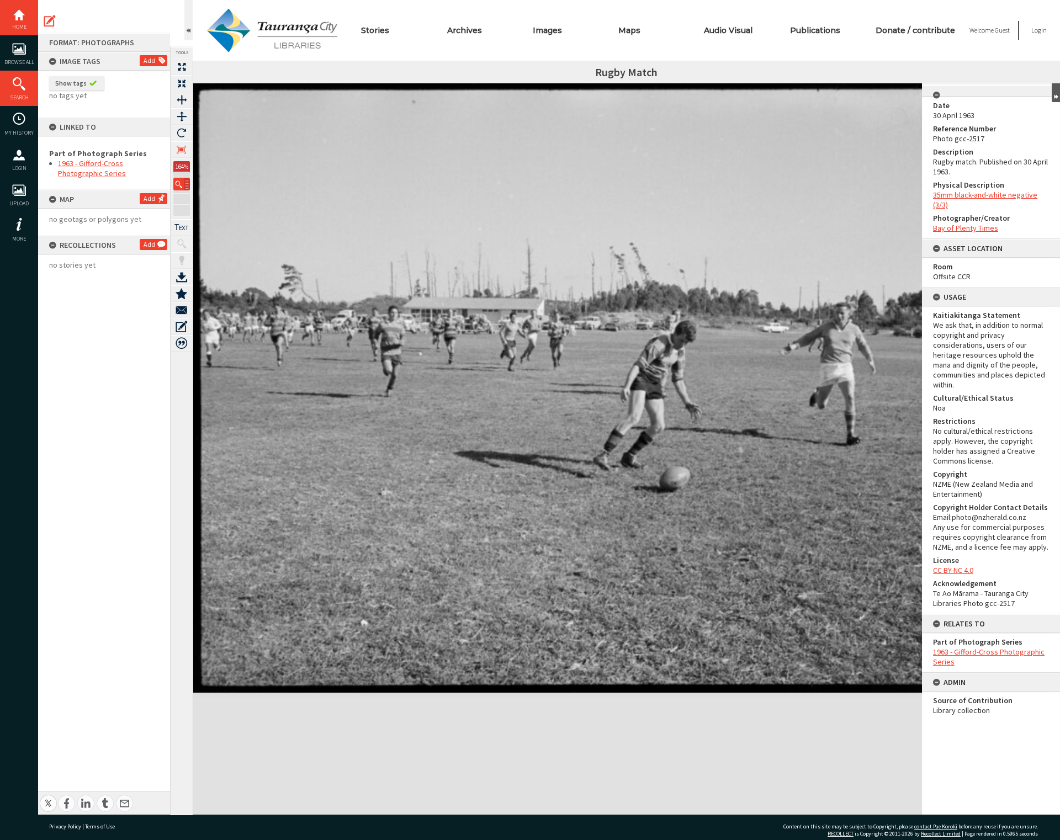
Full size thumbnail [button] (182, 67)
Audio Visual (728, 30)
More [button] (19, 238)
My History (19, 132)
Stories (375, 30)
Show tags (71, 83)
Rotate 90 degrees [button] (182, 133)
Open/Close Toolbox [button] (188, 20)
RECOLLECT (841, 833)
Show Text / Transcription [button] (182, 227)
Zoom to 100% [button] (182, 149)
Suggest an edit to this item (50, 21)
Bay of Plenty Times (965, 228)
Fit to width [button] (182, 100)
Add (149, 60)
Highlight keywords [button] (182, 260)
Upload (19, 203)
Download (182, 277)
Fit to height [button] (182, 116)
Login (19, 168)
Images (547, 30)
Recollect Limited (941, 833)
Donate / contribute (915, 30)
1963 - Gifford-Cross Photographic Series (92, 168)
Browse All (19, 62)
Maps (629, 30)
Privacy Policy (65, 826)
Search (19, 97)
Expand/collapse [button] (1056, 92)
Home (19, 26)
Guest (1002, 30)
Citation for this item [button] (182, 343)
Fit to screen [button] (182, 83)
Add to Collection (182, 293)
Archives (464, 30)
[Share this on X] (48, 797)
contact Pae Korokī (935, 826)
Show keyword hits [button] (182, 244)
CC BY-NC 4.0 (953, 570)
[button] (181, 184)
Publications (815, 30)
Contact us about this (182, 310)
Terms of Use (100, 826)
